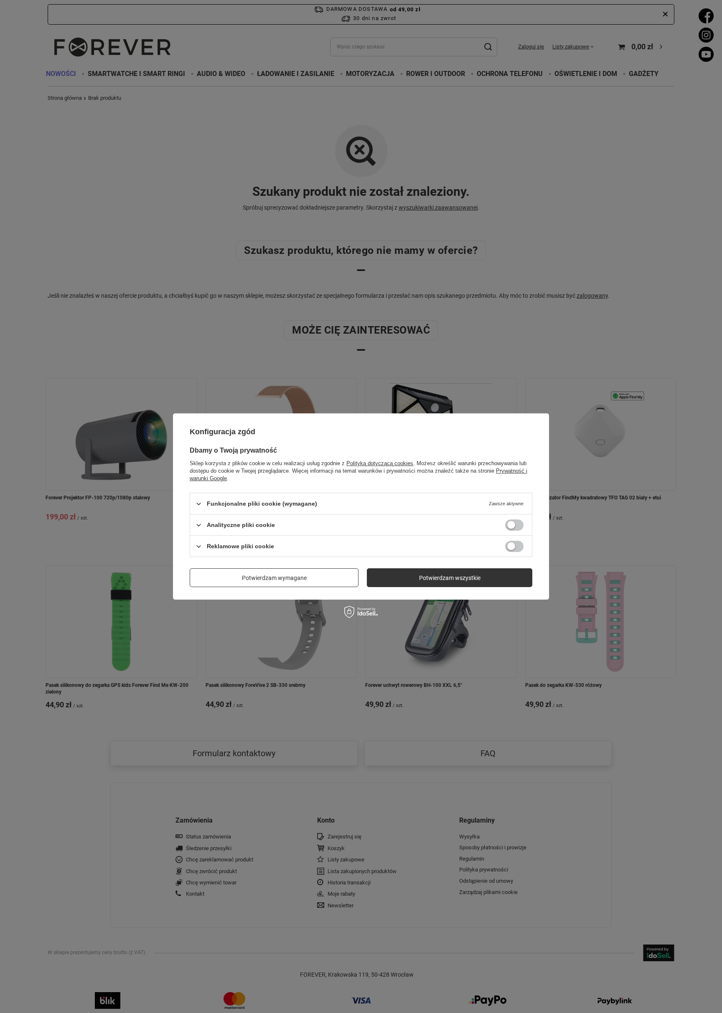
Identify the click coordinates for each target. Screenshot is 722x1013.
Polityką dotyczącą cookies (379, 463)
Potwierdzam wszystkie (449, 577)
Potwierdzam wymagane (274, 577)
